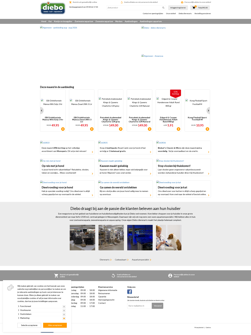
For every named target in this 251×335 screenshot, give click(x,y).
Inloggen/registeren (178, 8)
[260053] (63, 129)
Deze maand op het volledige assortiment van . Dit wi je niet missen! (64, 149)
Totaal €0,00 (203, 8)
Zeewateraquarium (104, 21)
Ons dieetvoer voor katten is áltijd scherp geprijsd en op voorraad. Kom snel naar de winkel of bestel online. (182, 193)
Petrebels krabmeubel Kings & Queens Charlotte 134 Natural (139, 120)
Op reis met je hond (53, 165)
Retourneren (104, 293)
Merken (118, 21)
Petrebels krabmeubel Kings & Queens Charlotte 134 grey (110, 120)
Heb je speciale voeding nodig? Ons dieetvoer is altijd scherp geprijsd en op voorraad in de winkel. (66, 193)
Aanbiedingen (131, 21)
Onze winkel (171, 13)
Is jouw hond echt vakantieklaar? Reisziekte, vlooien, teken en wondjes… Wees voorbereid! (65, 171)
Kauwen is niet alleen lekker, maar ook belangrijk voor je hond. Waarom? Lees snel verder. (124, 171)
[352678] (178, 129)
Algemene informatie (107, 290)
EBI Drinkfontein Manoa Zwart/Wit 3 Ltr (81, 120)
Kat (50, 21)
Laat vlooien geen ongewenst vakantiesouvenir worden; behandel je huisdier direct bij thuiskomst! (181, 171)
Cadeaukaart (121, 259)
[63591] (120, 129)
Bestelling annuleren (203, 13)
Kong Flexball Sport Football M (197, 119)
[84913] (149, 129)
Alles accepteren (55, 325)
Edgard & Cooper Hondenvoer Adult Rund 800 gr (168, 120)
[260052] (92, 129)
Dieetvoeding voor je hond (57, 187)
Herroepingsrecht (106, 299)
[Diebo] (53, 8)
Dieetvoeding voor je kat (172, 187)
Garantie (102, 296)
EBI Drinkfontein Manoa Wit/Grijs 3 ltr (52, 119)
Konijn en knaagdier (63, 21)
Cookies (208, 327)
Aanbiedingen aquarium (151, 21)
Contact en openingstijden (153, 13)
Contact (102, 303)
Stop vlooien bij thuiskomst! (174, 165)
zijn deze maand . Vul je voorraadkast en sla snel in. (180, 149)
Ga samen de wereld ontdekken (118, 187)
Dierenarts (105, 259)
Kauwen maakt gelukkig (114, 165)
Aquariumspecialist (140, 259)
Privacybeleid (199, 327)
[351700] (207, 129)
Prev (40, 110)
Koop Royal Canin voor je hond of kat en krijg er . (123, 149)
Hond (43, 21)
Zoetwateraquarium (84, 21)
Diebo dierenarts (185, 13)
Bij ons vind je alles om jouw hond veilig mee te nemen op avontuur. (124, 193)
